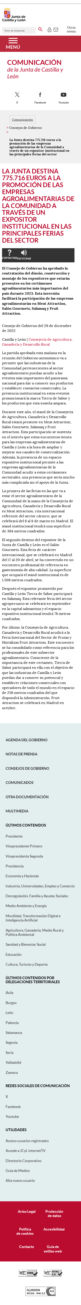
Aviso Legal (27, 1211)
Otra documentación (27, 797)
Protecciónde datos (54, 1213)
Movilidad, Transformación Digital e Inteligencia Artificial (33, 918)
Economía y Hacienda (22, 876)
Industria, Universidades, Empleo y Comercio (40, 886)
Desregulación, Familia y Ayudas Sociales (37, 896)
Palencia (12, 1023)
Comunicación (22, 120)
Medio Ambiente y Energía (26, 906)
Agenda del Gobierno (26, 740)
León (9, 1013)
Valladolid (13, 1062)
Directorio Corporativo (23, 1161)
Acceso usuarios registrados (27, 1141)
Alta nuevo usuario (20, 1180)
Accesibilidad (54, 1229)
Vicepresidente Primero (24, 846)
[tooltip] (49, 29)
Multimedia (17, 811)
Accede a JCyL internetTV (25, 1151)
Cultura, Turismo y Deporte (27, 964)
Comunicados (20, 783)
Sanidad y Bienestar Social (26, 944)
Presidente (14, 836)
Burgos (11, 1003)
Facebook (13, 1107)
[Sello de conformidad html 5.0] (53, 1275)
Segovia (12, 1042)
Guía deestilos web (53, 1249)
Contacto (26, 1247)
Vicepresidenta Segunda (24, 856)
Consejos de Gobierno (27, 768)
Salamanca (14, 1033)
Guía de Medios (18, 1171)
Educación (14, 954)
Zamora (12, 1072)
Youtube (12, 1116)
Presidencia (15, 866)
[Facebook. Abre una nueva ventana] (40, 95)
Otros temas (71, 29)
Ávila (9, 993)
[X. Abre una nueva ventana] (17, 95)
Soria (10, 1053)
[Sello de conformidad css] (28, 1275)
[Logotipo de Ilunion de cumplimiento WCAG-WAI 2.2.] (40, 1295)
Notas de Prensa (21, 754)
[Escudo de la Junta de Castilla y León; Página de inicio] (13, 21)
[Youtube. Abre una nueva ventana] (63, 95)
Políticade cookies (25, 1231)
